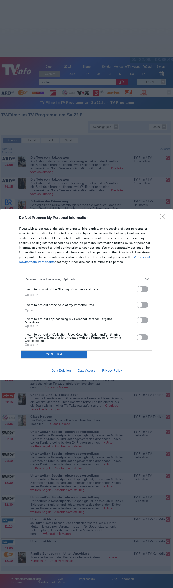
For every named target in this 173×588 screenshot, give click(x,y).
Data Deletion (61, 370)
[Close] (164, 218)
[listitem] (86, 279)
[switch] (142, 289)
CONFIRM (54, 354)
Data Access (86, 370)
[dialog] (86, 294)
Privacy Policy (112, 370)
